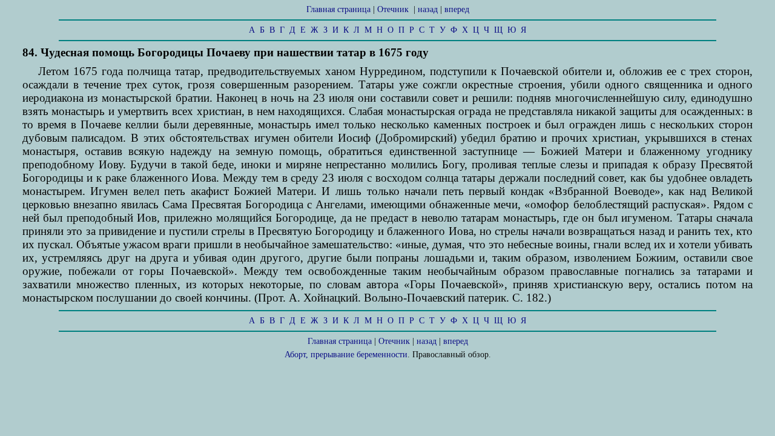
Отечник (393, 9)
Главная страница (338, 9)
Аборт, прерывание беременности (346, 354)
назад (428, 9)
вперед (456, 9)
